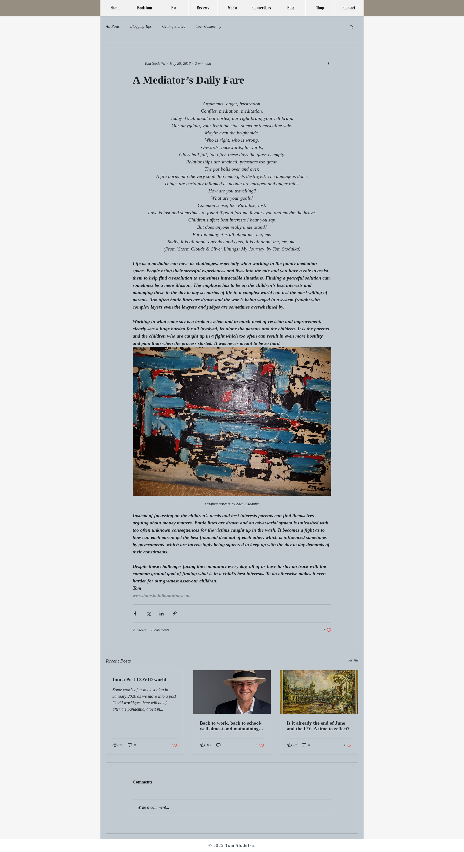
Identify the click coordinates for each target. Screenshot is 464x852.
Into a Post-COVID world (139, 679)
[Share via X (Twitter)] (148, 613)
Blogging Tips (140, 26)
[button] (351, 26)
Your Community (208, 26)
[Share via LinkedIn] (161, 613)
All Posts (112, 26)
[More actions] (328, 63)
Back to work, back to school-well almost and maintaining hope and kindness (231, 726)
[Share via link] (174, 613)
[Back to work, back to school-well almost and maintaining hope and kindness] (232, 692)
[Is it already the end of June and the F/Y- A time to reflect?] (319, 692)
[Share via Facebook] (135, 613)
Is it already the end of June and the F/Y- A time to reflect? (318, 725)
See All (352, 660)
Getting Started (173, 26)
